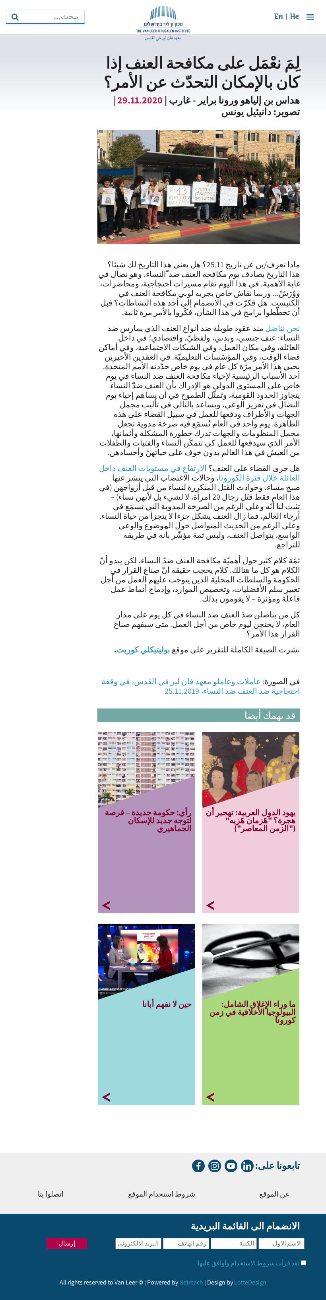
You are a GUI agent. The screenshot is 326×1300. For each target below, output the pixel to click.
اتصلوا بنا (51, 1194)
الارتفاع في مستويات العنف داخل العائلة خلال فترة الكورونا (199, 473)
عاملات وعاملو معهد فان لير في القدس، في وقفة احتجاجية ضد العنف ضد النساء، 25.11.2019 (200, 686)
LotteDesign (250, 1282)
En (278, 17)
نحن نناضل (282, 328)
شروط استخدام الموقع (161, 1194)
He (294, 17)
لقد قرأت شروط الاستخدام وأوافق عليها (249, 1263)
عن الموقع (274, 1194)
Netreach (191, 1282)
